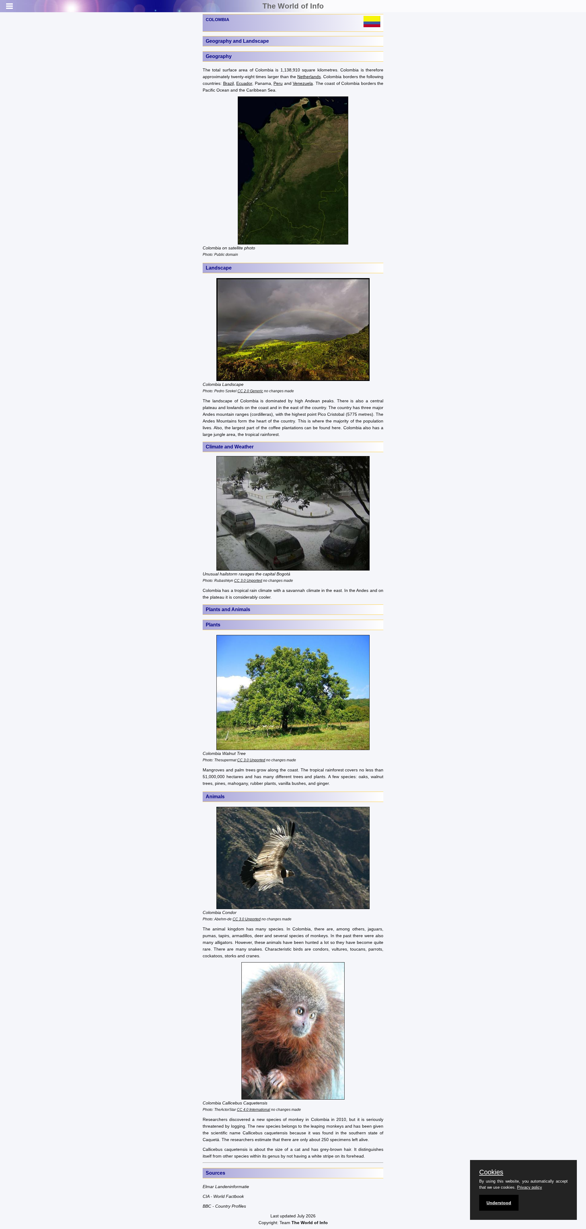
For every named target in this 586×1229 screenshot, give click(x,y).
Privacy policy (529, 1187)
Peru (278, 83)
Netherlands (309, 76)
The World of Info (293, 6)
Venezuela (303, 83)
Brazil (228, 83)
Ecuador (244, 83)
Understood (499, 1202)
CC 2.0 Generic (250, 391)
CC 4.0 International (253, 1109)
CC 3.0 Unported (248, 580)
